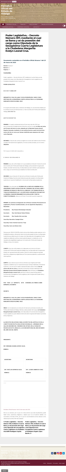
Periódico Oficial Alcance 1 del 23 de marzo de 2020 (17, 409)
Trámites (23, 24)
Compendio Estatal (8, 27)
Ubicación (49, 463)
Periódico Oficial (12, 24)
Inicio (44, 463)
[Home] (3, 24)
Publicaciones (33, 24)
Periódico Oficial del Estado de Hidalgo (6, 10)
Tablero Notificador (47, 24)
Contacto (36, 27)
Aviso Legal (62, 463)
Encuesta (55, 463)
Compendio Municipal (23, 27)
